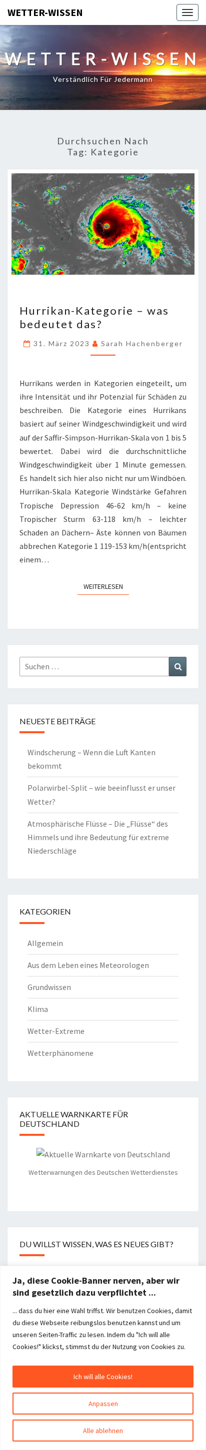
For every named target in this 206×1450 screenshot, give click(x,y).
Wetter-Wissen (45, 12)
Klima (38, 1009)
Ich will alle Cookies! (103, 1376)
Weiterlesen (106, 586)
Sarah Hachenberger (142, 343)
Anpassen (103, 1403)
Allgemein (45, 943)
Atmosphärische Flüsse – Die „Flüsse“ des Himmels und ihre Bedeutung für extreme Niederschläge (98, 837)
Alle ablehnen (103, 1430)
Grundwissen (49, 987)
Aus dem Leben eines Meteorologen (88, 965)
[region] (103, 1358)
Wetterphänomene (61, 1053)
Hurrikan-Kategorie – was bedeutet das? (94, 317)
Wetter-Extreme (56, 1031)
